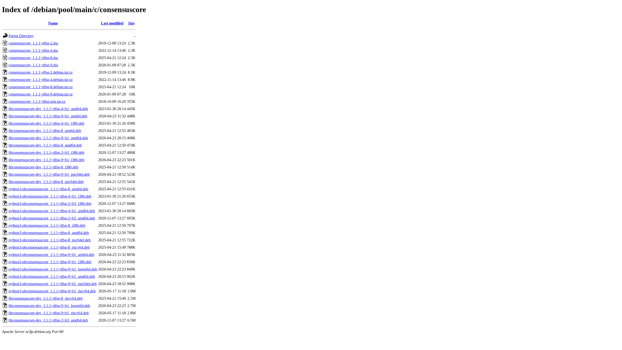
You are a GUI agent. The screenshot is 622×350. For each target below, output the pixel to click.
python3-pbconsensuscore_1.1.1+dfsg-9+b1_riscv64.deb (52, 291)
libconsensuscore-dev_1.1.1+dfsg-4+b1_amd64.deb (48, 109)
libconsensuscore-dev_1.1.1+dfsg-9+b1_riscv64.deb (49, 313)
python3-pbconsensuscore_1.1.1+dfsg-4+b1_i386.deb (50, 196)
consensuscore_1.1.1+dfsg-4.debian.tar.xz (41, 80)
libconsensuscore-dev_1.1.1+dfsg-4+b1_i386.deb (46, 123)
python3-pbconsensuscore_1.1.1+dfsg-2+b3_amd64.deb (52, 218)
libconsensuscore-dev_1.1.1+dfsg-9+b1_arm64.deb (48, 116)
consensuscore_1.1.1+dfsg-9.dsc (33, 65)
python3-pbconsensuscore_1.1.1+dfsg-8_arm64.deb (48, 189)
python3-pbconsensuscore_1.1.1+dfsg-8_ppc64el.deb (50, 240)
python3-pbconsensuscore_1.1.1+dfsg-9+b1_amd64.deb (52, 276)
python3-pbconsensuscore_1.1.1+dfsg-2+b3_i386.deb (50, 203)
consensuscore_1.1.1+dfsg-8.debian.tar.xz (41, 87)
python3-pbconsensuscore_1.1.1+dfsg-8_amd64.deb (49, 233)
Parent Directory (21, 36)
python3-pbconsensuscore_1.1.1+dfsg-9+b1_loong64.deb (53, 269)
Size (131, 23)
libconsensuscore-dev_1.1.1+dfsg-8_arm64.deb (45, 131)
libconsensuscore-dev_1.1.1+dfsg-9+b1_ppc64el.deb (49, 174)
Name (53, 23)
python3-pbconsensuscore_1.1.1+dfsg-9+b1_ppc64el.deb (53, 284)
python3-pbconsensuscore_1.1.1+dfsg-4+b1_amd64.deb (52, 211)
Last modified (112, 23)
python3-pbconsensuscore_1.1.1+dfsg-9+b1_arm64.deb (51, 255)
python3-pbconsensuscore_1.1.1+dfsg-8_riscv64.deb (49, 247)
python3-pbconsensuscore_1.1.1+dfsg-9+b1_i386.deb (50, 262)
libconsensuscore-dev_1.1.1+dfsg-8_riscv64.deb (46, 298)
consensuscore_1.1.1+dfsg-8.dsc (33, 58)
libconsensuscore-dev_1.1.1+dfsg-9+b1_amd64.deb (48, 138)
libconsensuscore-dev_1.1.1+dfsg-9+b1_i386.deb (46, 160)
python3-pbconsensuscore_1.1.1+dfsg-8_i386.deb (47, 225)
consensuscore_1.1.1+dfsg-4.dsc (33, 50)
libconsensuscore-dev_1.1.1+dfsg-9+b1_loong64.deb (49, 306)
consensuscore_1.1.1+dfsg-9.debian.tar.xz (41, 94)
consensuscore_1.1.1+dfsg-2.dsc (33, 43)
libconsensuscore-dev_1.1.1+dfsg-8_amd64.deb (45, 145)
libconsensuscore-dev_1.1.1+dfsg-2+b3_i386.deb (46, 152)
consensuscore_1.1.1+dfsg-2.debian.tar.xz (41, 72)
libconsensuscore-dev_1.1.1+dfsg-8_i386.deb (43, 167)
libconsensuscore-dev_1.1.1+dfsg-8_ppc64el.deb (46, 182)
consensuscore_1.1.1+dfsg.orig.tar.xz (37, 101)
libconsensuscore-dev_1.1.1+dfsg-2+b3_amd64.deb (48, 320)
